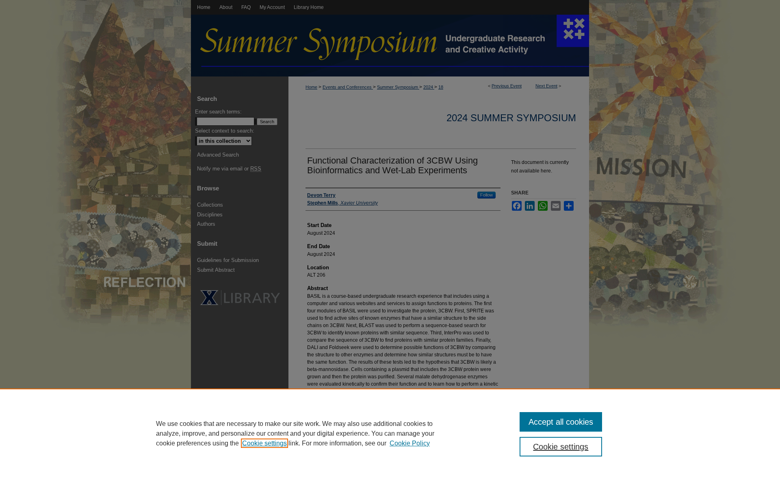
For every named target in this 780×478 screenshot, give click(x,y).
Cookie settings (264, 443)
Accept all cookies (561, 421)
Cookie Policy (410, 443)
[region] (390, 433)
